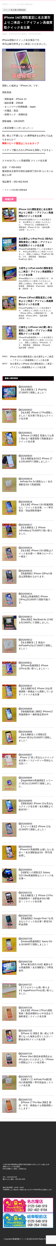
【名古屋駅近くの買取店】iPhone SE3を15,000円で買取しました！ (35, 737)
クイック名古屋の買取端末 (16, 190)
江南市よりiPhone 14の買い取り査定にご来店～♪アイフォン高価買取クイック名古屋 (36, 330)
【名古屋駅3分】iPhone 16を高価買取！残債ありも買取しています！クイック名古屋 (36, 691)
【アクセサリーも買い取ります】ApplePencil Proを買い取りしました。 (36, 990)
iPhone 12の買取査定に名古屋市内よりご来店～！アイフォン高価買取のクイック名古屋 (36, 212)
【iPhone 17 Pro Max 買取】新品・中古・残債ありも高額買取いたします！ (36, 1105)
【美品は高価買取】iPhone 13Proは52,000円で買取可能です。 (34, 599)
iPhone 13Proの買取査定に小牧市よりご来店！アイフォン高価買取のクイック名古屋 (36, 301)
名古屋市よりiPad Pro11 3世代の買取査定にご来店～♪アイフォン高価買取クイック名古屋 (36, 242)
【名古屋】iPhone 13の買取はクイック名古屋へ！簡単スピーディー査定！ (36, 553)
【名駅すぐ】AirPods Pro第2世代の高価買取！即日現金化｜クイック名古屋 (36, 1082)
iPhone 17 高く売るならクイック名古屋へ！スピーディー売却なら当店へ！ (36, 760)
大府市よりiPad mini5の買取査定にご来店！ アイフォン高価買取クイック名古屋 (36, 271)
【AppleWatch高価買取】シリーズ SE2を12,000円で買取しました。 (36, 783)
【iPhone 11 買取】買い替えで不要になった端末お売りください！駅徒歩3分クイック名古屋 (36, 1036)
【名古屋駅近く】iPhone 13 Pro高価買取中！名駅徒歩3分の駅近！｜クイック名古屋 (36, 898)
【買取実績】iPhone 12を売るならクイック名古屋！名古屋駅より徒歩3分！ (36, 806)
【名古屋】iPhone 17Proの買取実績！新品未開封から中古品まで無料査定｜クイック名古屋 (36, 1013)
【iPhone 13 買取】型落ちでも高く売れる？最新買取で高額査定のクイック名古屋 (36, 438)
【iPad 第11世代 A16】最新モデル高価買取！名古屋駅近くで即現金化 (36, 967)
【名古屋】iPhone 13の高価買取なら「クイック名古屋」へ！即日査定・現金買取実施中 (36, 507)
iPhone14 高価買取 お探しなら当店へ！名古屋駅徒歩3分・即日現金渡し (36, 852)
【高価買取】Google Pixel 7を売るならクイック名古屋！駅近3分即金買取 (36, 921)
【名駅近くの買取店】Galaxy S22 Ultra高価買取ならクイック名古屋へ (36, 875)
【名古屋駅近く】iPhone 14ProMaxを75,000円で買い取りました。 (35, 530)
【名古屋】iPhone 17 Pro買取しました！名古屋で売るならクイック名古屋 (36, 415)
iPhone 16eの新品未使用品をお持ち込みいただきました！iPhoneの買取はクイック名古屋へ (36, 1059)
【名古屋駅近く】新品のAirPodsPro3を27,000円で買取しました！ (36, 645)
